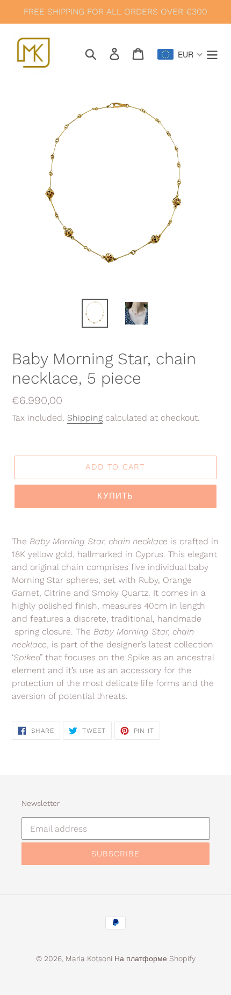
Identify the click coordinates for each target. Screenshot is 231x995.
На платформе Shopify (155, 958)
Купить (115, 496)
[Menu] (212, 53)
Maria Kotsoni (90, 958)
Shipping (85, 418)
